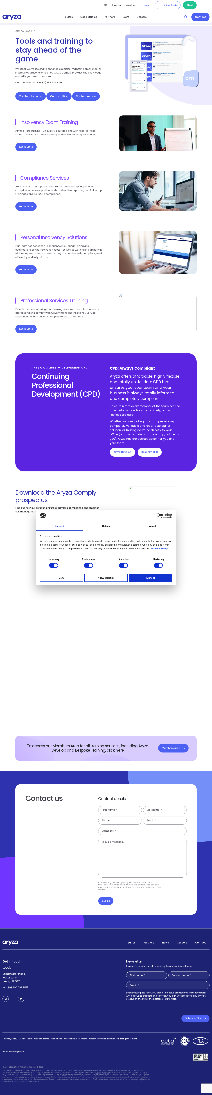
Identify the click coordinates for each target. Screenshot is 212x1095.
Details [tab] (106, 526)
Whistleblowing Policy (13, 1051)
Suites (69, 17)
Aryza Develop (122, 452)
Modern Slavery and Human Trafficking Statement (113, 1038)
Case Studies (88, 17)
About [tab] (152, 526)
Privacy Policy (10, 1038)
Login (146, 5)
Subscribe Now (193, 1018)
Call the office (59, 96)
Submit (106, 901)
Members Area (171, 748)
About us (130, 5)
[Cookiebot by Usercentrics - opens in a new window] (158, 515)
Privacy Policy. (159, 548)
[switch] (88, 565)
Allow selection (106, 577)
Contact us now (86, 96)
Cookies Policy (25, 1038)
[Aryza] (11, 17)
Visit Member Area (30, 96)
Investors (116, 5)
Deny (61, 577)
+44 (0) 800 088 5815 (15, 987)
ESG (105, 5)
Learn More (26, 147)
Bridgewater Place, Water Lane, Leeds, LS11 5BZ (13, 977)
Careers (142, 17)
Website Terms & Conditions (48, 1038)
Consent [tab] (59, 526)
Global (190, 5)
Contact (200, 17)
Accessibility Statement (75, 1038)
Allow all (150, 577)
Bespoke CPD (149, 452)
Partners (109, 17)
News (125, 17)
